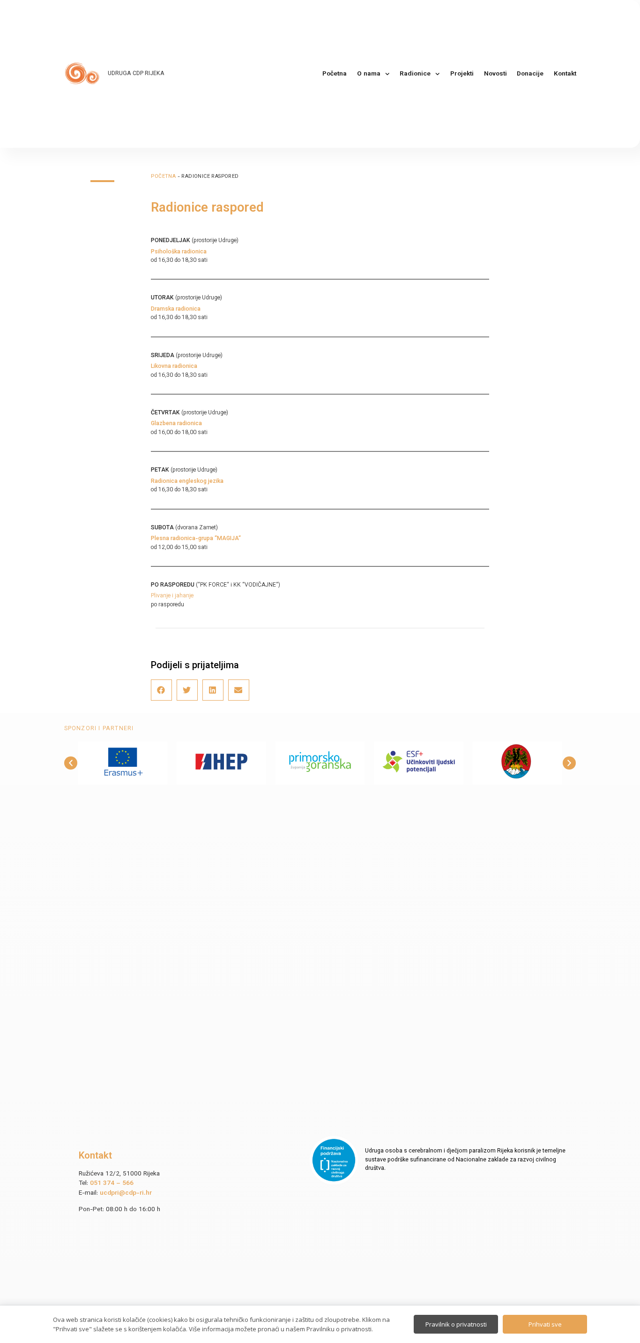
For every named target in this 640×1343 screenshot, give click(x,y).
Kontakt (565, 74)
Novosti (495, 74)
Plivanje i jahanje (172, 596)
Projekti (462, 74)
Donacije (530, 74)
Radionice (415, 74)
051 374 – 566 (112, 1183)
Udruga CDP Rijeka (136, 73)
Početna (334, 74)
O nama (368, 74)
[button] (161, 690)
